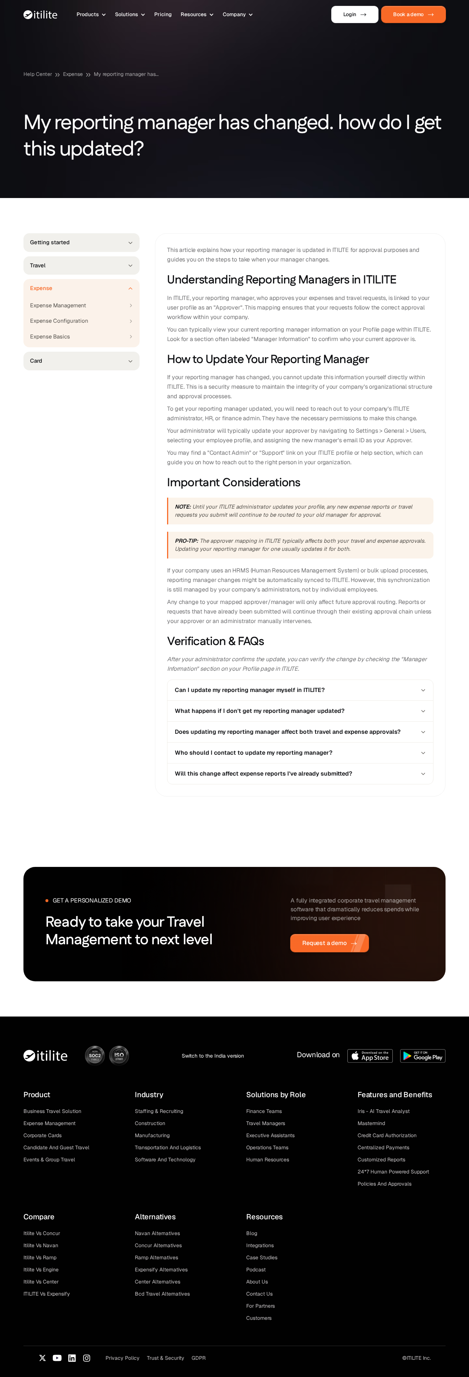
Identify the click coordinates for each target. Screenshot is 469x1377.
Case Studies (261, 1257)
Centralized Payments (383, 1147)
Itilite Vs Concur (41, 1233)
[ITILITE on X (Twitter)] (42, 1358)
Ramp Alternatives (156, 1257)
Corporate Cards (42, 1135)
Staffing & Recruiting (159, 1111)
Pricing (163, 14)
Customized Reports (381, 1159)
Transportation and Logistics (168, 1147)
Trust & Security (165, 1358)
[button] (91, 14)
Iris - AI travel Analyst (384, 1111)
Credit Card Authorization (387, 1135)
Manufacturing (152, 1135)
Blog (251, 1233)
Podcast (256, 1269)
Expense (73, 74)
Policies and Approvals (384, 1183)
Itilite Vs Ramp (39, 1257)
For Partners (260, 1306)
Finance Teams (264, 1111)
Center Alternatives (157, 1281)
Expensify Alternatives (161, 1269)
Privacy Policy (123, 1358)
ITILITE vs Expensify (46, 1293)
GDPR (199, 1358)
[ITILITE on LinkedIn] (71, 1358)
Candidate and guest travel (56, 1147)
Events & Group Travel (49, 1159)
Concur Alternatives (158, 1245)
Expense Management (49, 1123)
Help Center (37, 74)
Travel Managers (265, 1123)
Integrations (260, 1245)
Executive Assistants (270, 1135)
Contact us (259, 1293)
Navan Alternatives (157, 1233)
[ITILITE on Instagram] (86, 1358)
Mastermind (371, 1123)
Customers (259, 1318)
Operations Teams (267, 1147)
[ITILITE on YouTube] (57, 1358)
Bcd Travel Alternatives (162, 1293)
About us (257, 1281)
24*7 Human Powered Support (393, 1171)
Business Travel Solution (52, 1111)
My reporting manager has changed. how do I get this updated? (127, 74)
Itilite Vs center (41, 1281)
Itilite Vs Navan (40, 1245)
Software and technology (165, 1159)
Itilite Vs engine (41, 1269)
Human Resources (267, 1159)
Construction (150, 1123)
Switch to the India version (213, 1055)
